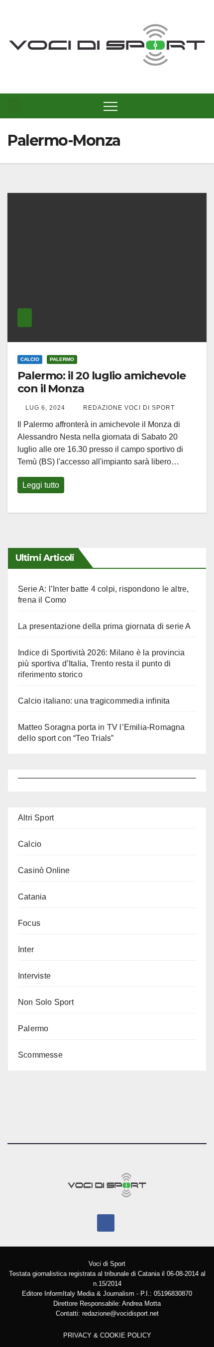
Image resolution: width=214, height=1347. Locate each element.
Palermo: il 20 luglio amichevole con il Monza (101, 382)
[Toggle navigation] (110, 105)
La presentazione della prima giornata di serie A (104, 626)
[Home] (14, 105)
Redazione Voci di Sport (128, 407)
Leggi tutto (40, 485)
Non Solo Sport (46, 1002)
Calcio (29, 359)
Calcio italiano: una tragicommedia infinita (94, 701)
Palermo (62, 359)
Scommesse (40, 1055)
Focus (29, 923)
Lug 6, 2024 (45, 407)
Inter (26, 949)
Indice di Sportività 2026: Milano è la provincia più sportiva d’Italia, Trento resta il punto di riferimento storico (101, 663)
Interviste (34, 976)
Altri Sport (36, 817)
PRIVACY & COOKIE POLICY (107, 1335)
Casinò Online (44, 870)
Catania (32, 897)
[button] (201, 105)
